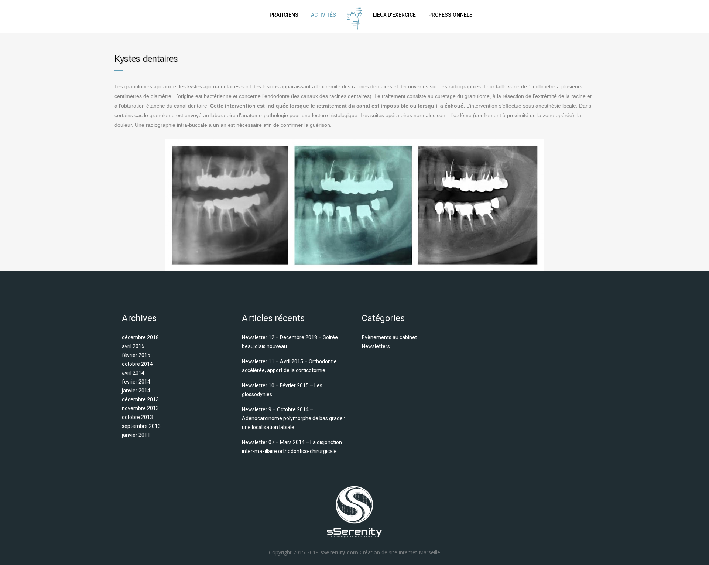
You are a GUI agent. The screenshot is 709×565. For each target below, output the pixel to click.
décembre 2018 (140, 337)
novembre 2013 (140, 408)
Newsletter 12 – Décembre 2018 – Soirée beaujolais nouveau (290, 341)
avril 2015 (133, 346)
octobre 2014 (137, 364)
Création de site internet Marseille (400, 552)
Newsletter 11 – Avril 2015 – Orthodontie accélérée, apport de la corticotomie (289, 365)
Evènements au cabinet (389, 337)
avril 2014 (133, 373)
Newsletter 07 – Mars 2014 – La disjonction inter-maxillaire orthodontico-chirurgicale (292, 446)
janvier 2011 (136, 435)
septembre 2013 (141, 426)
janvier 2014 (136, 391)
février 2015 (136, 355)
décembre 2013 (140, 399)
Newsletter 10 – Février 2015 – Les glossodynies (282, 389)
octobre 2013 (137, 417)
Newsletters (376, 346)
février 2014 (136, 382)
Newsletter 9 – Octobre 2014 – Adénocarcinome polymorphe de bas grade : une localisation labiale (293, 418)
